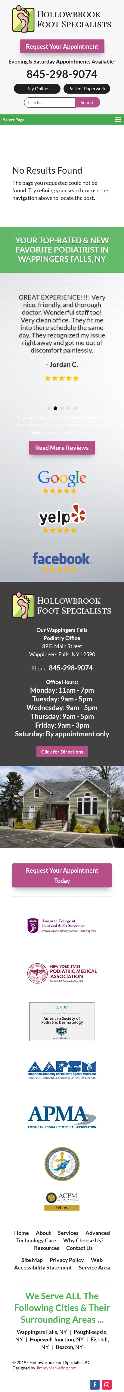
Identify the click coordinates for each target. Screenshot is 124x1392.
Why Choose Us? (83, 1240)
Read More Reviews (62, 447)
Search (87, 102)
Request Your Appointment (62, 46)
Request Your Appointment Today (62, 875)
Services (68, 1232)
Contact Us (79, 1247)
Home (21, 1232)
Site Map (32, 1260)
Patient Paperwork (87, 88)
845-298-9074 (62, 73)
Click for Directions (62, 751)
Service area (94, 1267)
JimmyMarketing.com (56, 1367)
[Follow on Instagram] (107, 1385)
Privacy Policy (67, 1260)
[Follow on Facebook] (95, 1385)
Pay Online (37, 88)
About (43, 1232)
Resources (46, 1247)
